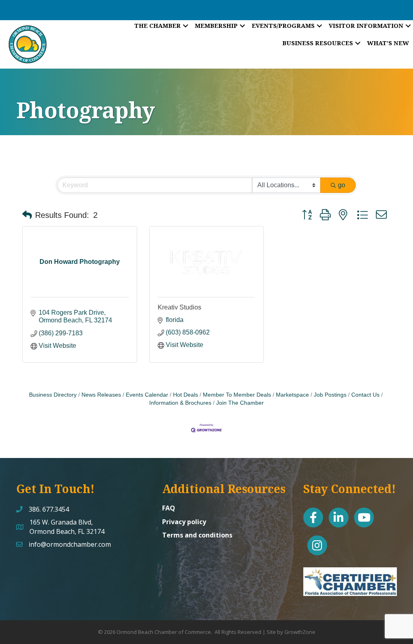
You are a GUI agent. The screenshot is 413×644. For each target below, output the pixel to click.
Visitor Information (366, 25)
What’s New (388, 43)
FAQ (168, 508)
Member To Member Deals (237, 395)
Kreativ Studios (179, 307)
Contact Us (365, 395)
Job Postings (330, 395)
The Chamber (157, 25)
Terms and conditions (197, 535)
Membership (216, 25)
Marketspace (292, 395)
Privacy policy (184, 521)
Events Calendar (147, 395)
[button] (27, 215)
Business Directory (53, 395)
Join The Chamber (240, 403)
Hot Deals (185, 395)
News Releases (101, 395)
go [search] (341, 185)
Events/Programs (283, 25)
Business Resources (317, 43)
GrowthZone (299, 632)
